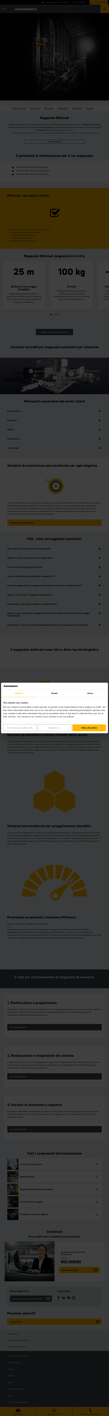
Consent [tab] (19, 693)
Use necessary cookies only (20, 728)
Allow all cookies (89, 728)
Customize (53, 728)
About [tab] (90, 693)
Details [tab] (54, 693)
